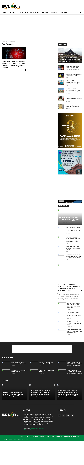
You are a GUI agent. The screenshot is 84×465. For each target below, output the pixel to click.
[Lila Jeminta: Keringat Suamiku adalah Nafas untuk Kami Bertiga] (6, 364)
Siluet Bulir (63, 12)
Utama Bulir (24, 12)
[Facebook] (59, 415)
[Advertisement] (52, 6)
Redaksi (42, 436)
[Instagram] (63, 415)
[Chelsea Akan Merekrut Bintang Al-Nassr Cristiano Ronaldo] (61, 75)
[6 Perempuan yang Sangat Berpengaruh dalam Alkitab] (61, 106)
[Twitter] (72, 415)
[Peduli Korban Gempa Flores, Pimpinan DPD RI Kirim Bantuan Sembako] (61, 248)
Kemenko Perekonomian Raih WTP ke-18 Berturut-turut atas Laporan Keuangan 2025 (69, 219)
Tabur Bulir (12, 12)
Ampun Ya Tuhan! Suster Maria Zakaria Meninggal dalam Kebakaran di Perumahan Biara (73, 68)
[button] (80, 12)
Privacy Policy (68, 436)
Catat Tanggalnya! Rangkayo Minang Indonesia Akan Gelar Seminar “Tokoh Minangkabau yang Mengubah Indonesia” (68, 393)
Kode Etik (76, 436)
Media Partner (50, 436)
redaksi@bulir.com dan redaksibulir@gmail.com (33, 429)
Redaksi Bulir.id (6, 69)
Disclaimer (59, 436)
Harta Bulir (34, 12)
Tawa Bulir (54, 12)
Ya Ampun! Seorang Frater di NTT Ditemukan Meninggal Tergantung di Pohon (74, 98)
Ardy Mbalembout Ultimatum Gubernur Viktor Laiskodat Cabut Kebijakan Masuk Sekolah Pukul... (74, 364)
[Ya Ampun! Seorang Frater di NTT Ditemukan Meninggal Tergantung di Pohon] (61, 98)
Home (4, 12)
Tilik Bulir (45, 12)
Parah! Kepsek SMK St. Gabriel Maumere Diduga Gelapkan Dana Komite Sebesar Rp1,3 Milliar (73, 90)
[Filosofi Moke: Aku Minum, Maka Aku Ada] (34, 372)
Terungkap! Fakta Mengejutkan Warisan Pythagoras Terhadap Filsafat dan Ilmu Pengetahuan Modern (13, 65)
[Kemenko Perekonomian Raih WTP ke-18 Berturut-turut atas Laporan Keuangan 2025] (70, 273)
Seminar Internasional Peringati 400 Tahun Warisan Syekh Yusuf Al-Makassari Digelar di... (74, 331)
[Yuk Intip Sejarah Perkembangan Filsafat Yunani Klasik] (6, 372)
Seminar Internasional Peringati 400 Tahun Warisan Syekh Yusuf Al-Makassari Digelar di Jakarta (73, 256)
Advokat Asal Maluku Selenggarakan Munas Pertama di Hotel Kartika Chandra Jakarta (74, 372)
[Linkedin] (68, 415)
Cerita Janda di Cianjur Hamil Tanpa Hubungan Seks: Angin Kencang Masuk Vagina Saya (73, 82)
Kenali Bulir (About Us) (31, 436)
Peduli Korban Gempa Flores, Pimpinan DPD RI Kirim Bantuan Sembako (73, 248)
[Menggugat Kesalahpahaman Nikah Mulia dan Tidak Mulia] (34, 364)
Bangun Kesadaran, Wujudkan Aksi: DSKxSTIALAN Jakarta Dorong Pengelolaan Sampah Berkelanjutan (40, 393)
